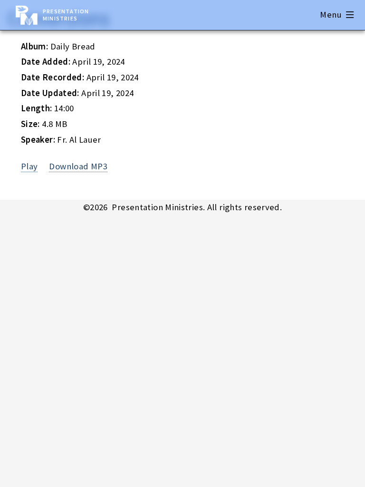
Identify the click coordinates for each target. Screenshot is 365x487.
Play (29, 166)
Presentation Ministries (66, 15)
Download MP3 (78, 166)
